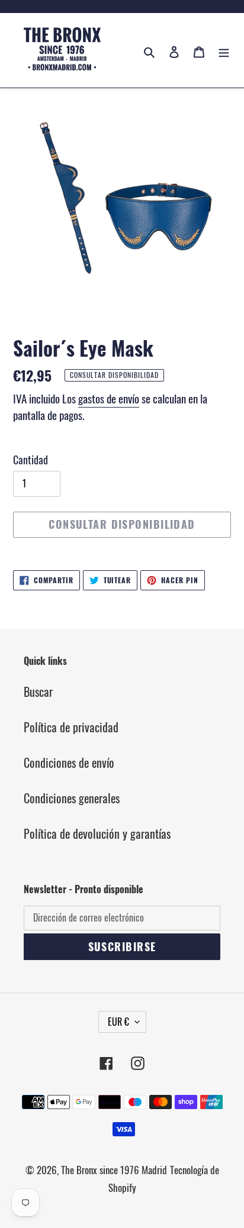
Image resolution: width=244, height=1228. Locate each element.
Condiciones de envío (69, 762)
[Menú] (223, 50)
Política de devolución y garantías (97, 833)
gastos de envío (108, 398)
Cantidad (30, 459)
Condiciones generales (72, 798)
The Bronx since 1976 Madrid (114, 1169)
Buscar (38, 691)
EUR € (118, 1021)
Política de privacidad (71, 727)
